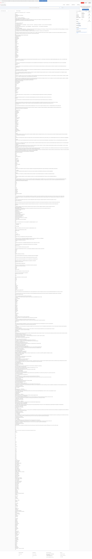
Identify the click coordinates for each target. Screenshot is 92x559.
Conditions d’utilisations (63, 555)
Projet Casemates (34, 555)
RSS (19, 555)
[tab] (89, 11)
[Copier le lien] (80, 27)
